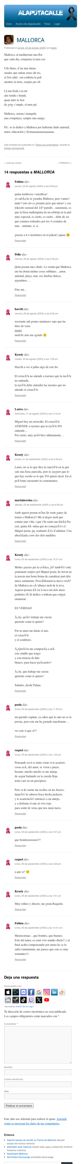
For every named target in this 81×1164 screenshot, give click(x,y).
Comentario (11, 1023)
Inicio (9, 24)
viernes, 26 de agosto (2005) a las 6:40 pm (36, 313)
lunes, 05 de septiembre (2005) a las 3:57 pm (38, 831)
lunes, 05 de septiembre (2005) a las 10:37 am (38, 559)
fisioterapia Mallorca (17, 1153)
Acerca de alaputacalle (28, 24)
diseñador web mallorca (19, 1146)
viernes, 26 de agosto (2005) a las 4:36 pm (36, 258)
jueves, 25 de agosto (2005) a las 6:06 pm (36, 186)
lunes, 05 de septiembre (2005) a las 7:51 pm (38, 895)
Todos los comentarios (46, 144)
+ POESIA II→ (65, 162)
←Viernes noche (12, 162)
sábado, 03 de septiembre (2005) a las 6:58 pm (39, 504)
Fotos (47, 24)
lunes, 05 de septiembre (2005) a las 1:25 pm (38, 754)
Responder (20, 240)
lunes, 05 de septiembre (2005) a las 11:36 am (38, 709)
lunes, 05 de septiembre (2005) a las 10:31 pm (38, 927)
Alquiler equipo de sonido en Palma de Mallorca (31, 1140)
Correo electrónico (13, 1079)
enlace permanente (14, 148)
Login (57, 24)
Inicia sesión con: (13, 986)
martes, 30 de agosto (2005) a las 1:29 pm (36, 358)
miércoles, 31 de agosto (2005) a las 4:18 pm (38, 413)
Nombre (8, 1067)
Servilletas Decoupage (18, 1157)
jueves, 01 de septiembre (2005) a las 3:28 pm (38, 459)
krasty (54, 47)
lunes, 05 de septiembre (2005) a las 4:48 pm (38, 863)
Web (6, 1091)
